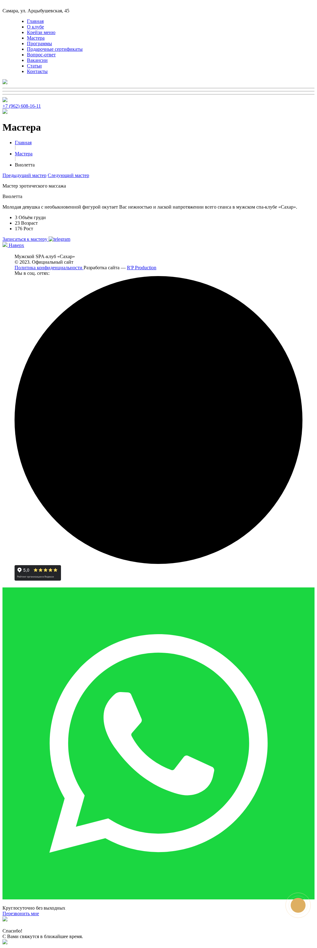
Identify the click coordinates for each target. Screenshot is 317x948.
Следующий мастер (68, 175)
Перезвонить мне (20, 913)
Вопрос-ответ (41, 54)
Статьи (34, 65)
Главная (35, 21)
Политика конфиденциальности (49, 267)
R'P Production (141, 267)
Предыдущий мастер (24, 175)
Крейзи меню (41, 32)
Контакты (37, 71)
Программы (39, 43)
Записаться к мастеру (25, 239)
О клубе (35, 26)
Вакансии (37, 60)
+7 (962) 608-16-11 (21, 106)
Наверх (15, 245)
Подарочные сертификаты (55, 49)
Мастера (36, 38)
